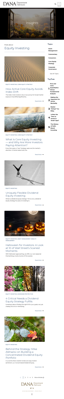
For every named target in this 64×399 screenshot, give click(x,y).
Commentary (52, 54)
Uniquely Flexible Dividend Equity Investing (22, 194)
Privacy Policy (38, 391)
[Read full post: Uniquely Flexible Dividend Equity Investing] (24, 173)
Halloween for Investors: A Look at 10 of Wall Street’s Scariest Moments (24, 248)
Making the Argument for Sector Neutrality (55, 100)
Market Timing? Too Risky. (55, 109)
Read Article (38, 101)
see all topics (54, 73)
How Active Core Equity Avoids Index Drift (24, 90)
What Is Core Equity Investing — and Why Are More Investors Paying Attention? (24, 142)
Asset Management (24, 239)
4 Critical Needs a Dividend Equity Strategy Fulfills (22, 300)
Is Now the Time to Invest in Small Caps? (55, 117)
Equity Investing (11, 84)
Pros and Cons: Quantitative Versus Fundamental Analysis (54, 88)
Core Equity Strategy (25, 84)
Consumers (52, 58)
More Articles (38, 377)
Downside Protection (25, 294)
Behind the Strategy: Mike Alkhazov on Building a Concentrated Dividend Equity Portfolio (24, 353)
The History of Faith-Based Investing (54, 127)
